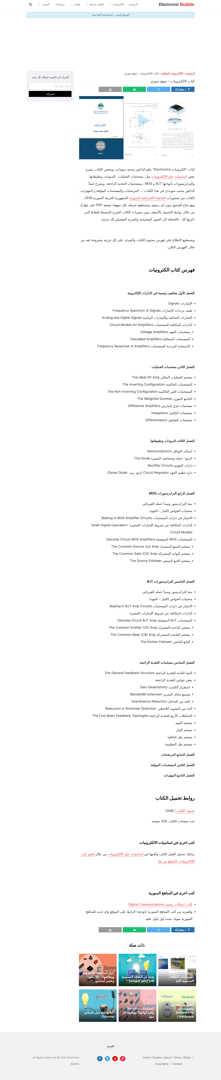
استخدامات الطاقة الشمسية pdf (182, 979)
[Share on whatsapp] (134, 89)
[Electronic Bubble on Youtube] (115, 1058)
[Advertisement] (110, 44)
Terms (177, 1057)
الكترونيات (118, 4)
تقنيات (76, 4)
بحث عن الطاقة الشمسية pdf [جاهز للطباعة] (138, 979)
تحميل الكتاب (186, 811)
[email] (110, 89)
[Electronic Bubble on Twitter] (107, 1058)
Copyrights (162, 1063)
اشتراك (50, 94)
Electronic (176, 4)
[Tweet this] (158, 89)
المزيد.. (45, 4)
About (167, 1057)
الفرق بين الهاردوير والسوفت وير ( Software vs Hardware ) (182, 1011)
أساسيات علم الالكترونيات (169, 176)
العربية (110, 1046)
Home (146, 1057)
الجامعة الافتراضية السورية (147, 198)
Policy (188, 1057)
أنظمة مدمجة (96, 4)
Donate (157, 1057)
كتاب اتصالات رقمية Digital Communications (160, 904)
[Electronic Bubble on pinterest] (122, 1058)
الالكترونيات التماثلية (172, 73)
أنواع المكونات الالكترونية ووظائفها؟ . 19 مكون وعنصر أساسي (98, 977)
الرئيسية (133, 4)
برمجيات (59, 4)
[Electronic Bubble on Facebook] (100, 1058)
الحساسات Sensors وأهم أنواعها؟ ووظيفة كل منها (138, 1012)
